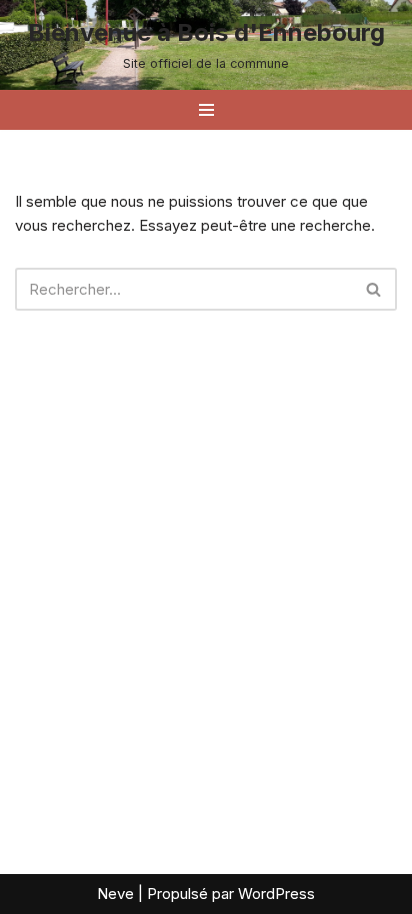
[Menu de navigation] (206, 110)
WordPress (276, 893)
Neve (115, 893)
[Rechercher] (374, 289)
